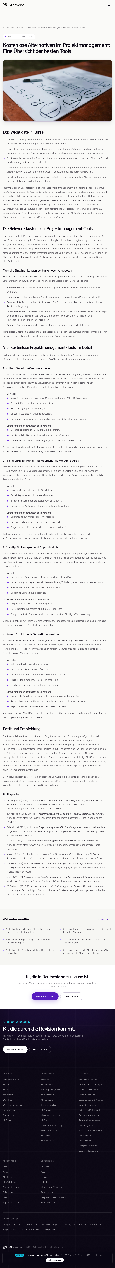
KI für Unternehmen (88, 1079)
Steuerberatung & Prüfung (91, 1099)
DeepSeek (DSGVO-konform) (54, 1197)
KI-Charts (45, 1135)
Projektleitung (85, 1140)
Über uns (45, 1166)
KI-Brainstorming (49, 1130)
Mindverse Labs (48, 1202)
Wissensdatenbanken (12, 1105)
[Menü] (109, 5)
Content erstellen (10, 1115)
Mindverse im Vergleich (51, 1187)
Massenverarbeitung (50, 1115)
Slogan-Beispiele (10, 1229)
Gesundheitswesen (87, 1105)
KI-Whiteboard (47, 1094)
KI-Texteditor (47, 1084)
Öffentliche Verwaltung (89, 1089)
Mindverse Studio (11, 1079)
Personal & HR (85, 1135)
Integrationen (9, 1110)
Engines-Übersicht (11, 1187)
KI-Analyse (46, 1110)
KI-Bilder (7, 1120)
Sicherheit (45, 1182)
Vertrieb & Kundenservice (90, 1130)
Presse (44, 1177)
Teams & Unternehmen (89, 1120)
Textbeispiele (95, 1224)
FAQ (5, 1197)
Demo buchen (72, 996)
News (22, 28)
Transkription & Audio (50, 1089)
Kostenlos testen (15, 1049)
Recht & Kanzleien (87, 1094)
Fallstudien (8, 1192)
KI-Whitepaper (47, 1140)
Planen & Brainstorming (51, 1125)
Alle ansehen (103, 920)
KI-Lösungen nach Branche (74, 1224)
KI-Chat (6, 1084)
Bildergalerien (49, 1229)
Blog (5, 1166)
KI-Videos (45, 1079)
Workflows (7, 1099)
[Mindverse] (13, 4)
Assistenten (8, 1094)
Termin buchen (47, 1192)
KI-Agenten (8, 1089)
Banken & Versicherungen (90, 1084)
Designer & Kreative (88, 1145)
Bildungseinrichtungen (89, 1115)
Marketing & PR (86, 1125)
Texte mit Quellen (48, 1105)
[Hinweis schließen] (68, 1260)
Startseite (9, 28)
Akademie (7, 1177)
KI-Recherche (47, 1099)
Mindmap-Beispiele (30, 1229)
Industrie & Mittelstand (89, 1110)
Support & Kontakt (11, 1202)
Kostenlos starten (45, 996)
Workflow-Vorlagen (49, 1224)
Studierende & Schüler (89, 1150)
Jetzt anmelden (54, 1260)
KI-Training (46, 1120)
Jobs (43, 1171)
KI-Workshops (9, 1182)
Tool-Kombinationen (28, 1224)
